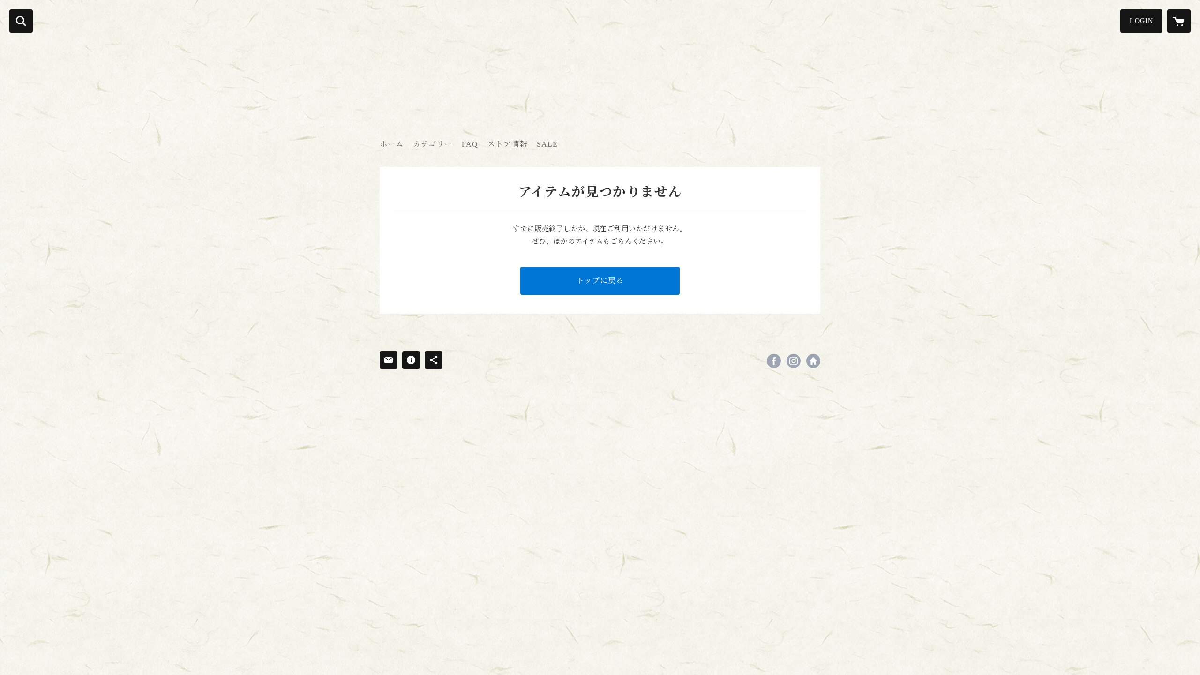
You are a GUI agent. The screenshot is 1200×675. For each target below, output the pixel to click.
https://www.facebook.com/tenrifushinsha (774, 361)
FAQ (470, 144)
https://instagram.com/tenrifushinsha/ (794, 361)
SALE (547, 144)
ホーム (392, 144)
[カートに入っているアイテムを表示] (1179, 21)
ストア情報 (507, 144)
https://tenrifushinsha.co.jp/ (813, 361)
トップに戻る (600, 281)
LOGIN (1141, 20)
